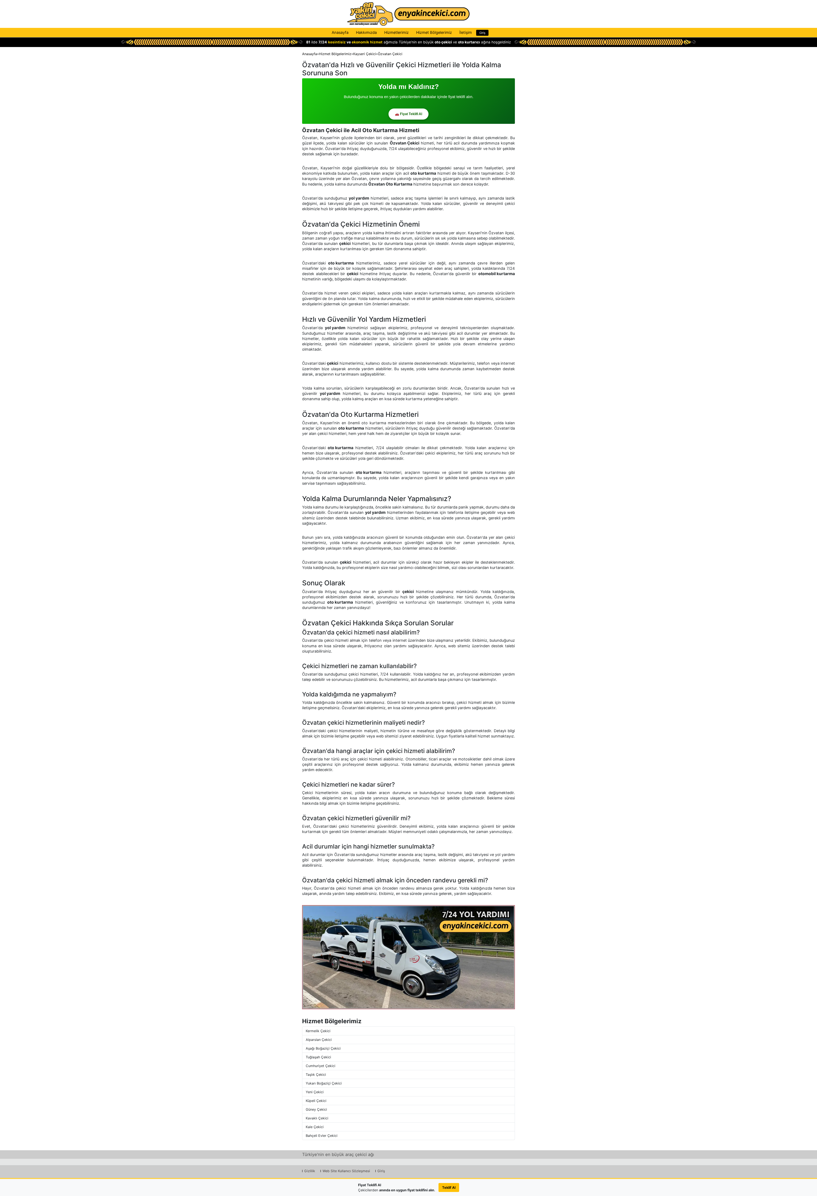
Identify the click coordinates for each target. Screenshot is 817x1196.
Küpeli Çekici (316, 1101)
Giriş (482, 32)
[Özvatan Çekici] (408, 957)
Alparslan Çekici (319, 1039)
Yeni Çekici (315, 1092)
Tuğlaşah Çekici (318, 1057)
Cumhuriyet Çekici (320, 1066)
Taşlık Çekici (316, 1074)
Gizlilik (309, 1171)
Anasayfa (340, 32)
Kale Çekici (315, 1127)
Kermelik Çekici (318, 1031)
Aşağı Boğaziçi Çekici (323, 1048)
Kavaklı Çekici (317, 1118)
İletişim (465, 32)
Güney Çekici (316, 1109)
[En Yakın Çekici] (408, 14)
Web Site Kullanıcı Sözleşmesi (346, 1171)
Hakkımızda (366, 32)
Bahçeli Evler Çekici (321, 1135)
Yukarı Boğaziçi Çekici (324, 1083)
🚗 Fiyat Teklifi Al (408, 114)
